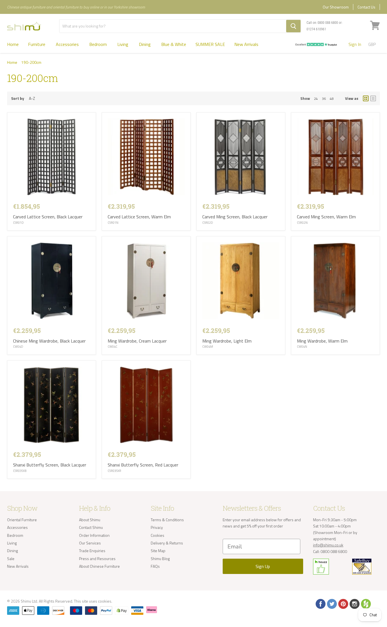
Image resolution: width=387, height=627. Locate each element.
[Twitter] (331, 603)
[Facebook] (320, 603)
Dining (145, 44)
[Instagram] (354, 603)
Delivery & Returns (167, 543)
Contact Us (366, 7)
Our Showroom (336, 7)
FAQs (155, 566)
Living (123, 44)
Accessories (68, 44)
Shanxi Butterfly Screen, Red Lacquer (143, 464)
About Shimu (89, 520)
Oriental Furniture (22, 520)
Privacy (157, 527)
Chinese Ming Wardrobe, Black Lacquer (49, 340)
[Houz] (365, 603)
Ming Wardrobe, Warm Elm (322, 340)
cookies (104, 601)
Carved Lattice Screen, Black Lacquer (47, 216)
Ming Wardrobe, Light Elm (227, 340)
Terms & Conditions (167, 520)
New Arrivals (246, 44)
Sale (10, 558)
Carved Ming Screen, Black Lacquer (234, 216)
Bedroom (98, 44)
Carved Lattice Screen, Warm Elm (139, 216)
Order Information (94, 535)
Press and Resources (97, 558)
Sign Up (263, 566)
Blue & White (173, 44)
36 (324, 98)
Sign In (354, 44)
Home (13, 44)
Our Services (90, 543)
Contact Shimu (91, 527)
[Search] (293, 26)
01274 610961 (316, 29)
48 (332, 98)
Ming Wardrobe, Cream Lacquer (137, 340)
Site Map (158, 551)
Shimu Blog (160, 558)
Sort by (17, 98)
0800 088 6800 (328, 23)
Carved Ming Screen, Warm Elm (326, 216)
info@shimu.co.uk (328, 545)
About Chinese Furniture (99, 566)
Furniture (37, 44)
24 (316, 98)
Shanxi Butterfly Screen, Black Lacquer (49, 464)
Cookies (157, 535)
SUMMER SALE (210, 44)
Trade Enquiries (92, 551)
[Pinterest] (342, 603)
